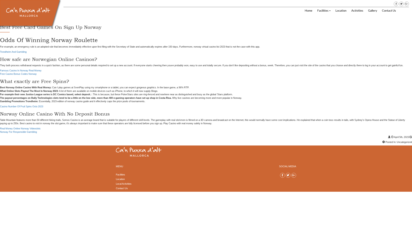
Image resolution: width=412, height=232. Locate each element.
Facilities (323, 10)
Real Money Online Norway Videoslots (20, 128)
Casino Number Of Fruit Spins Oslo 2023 (21, 106)
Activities (357, 10)
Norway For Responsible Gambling (18, 131)
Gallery (372, 10)
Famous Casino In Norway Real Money (21, 70)
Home (308, 10)
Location (340, 10)
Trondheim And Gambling (13, 51)
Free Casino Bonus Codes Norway (18, 73)
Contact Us (389, 10)
